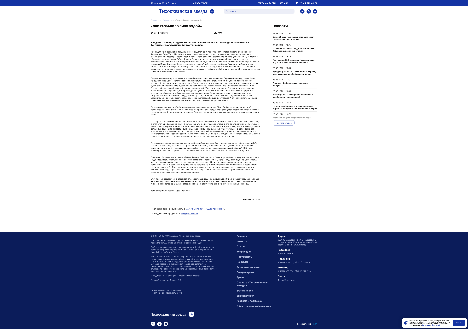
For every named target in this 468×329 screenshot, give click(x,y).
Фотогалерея (245, 290)
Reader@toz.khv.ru (286, 280)
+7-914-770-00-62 (308, 3)
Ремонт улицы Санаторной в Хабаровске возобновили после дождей (293, 95)
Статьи (165, 20)
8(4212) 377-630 (303, 271)
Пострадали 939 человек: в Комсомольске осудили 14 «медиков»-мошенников (293, 61)
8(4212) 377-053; (286, 262)
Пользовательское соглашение (166, 290)
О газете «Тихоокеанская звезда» (252, 284)
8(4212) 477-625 (285, 253)
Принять (459, 323)
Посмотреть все (284, 123)
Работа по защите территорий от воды (292, 117)
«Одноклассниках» (215, 209)
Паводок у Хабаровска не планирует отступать (290, 84)
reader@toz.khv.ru (189, 213)
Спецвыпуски (245, 272)
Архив (240, 277)
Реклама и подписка (249, 300)
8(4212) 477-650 (280, 3)
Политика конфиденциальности (166, 293)
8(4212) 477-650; (286, 271)
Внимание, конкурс (248, 267)
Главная (155, 20)
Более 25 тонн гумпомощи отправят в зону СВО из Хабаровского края (293, 38)
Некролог (242, 261)
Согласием (426, 325)
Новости (242, 241)
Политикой (436, 325)
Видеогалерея (245, 295)
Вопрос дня (244, 251)
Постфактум (244, 256)
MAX (188, 209)
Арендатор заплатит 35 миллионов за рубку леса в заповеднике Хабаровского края (294, 72)
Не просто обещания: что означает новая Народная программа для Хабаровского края (295, 107)
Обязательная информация (254, 306)
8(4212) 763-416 (302, 262)
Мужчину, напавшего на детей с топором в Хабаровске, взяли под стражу (293, 49)
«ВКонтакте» (197, 209)
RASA (314, 324)
